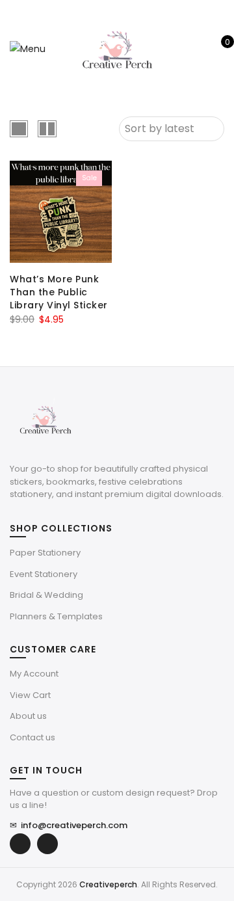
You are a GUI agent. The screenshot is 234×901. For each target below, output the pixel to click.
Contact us (32, 737)
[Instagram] (47, 843)
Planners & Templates (56, 616)
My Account (34, 673)
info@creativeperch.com (68, 825)
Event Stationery (43, 574)
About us (28, 716)
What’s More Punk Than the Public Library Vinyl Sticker (59, 292)
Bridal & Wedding (46, 595)
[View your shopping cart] (218, 48)
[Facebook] (20, 843)
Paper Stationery (45, 552)
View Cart (30, 695)
